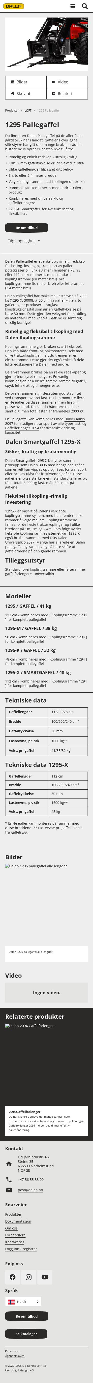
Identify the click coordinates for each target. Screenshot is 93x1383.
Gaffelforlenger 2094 (22, 428)
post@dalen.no (30, 1190)
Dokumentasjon (18, 1221)
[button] (73, 6)
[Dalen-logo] (13, 6)
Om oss (11, 1228)
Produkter (12, 110)
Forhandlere (15, 1235)
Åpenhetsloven (15, 1356)
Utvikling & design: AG (19, 1370)
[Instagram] (28, 1277)
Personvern (12, 1351)
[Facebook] (12, 1277)
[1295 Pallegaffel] (46, 19)
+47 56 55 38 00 (31, 1179)
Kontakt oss (14, 1242)
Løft (28, 110)
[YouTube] (44, 1277)
